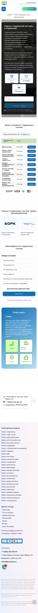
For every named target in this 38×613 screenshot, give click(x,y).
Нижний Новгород (8, 515)
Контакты (5, 548)
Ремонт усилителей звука (10, 459)
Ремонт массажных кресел (10, 443)
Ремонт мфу (5, 454)
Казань (4, 521)
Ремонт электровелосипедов (11, 495)
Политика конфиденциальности (12, 531)
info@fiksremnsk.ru (8, 562)
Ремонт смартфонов (8, 432)
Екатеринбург (6, 518)
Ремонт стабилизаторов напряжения (14, 448)
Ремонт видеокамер (8, 467)
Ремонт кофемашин (8, 445)
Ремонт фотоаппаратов (9, 476)
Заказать (31, 147)
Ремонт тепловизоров (8, 500)
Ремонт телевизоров (8, 462)
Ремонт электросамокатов (10, 498)
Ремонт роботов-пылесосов (11, 440)
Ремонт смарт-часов (8, 434)
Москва (4, 524)
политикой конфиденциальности (15, 111)
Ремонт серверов (7, 451)
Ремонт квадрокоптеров (9, 481)
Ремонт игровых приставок (10, 470)
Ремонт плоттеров (7, 456)
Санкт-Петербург (8, 526)
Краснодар (6, 510)
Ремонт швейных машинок (10, 492)
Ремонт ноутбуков (7, 473)
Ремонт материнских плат (10, 484)
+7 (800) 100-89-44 (29, 9)
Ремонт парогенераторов (10, 437)
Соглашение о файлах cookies (11, 533)
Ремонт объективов (8, 478)
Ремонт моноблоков (8, 487)
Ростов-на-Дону (7, 512)
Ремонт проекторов (8, 465)
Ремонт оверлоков (7, 489)
